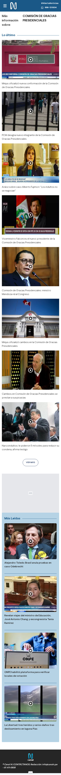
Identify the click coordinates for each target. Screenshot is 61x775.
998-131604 (51, 8)
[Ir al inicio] (13, 6)
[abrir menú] (5, 5)
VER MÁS (30, 462)
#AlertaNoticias (49, 3)
